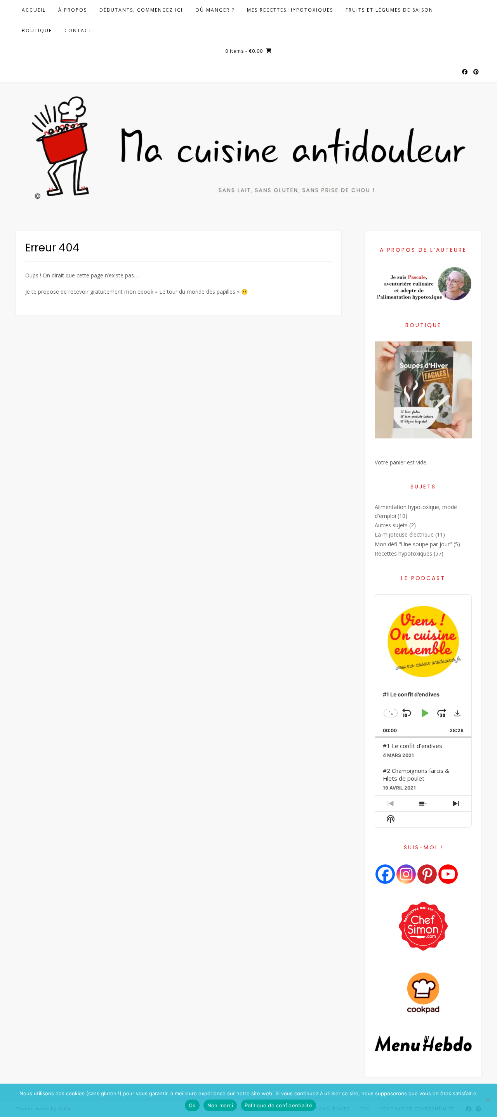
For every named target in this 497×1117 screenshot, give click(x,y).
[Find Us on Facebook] (464, 72)
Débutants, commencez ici (141, 10)
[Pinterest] (427, 874)
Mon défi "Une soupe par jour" (413, 544)
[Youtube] (448, 874)
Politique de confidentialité (278, 1105)
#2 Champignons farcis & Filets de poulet (416, 774)
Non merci (220, 1105)
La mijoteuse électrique (404, 534)
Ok (192, 1105)
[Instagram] (406, 874)
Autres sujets (391, 525)
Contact (78, 30)
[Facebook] (385, 874)
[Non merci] (487, 1100)
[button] (457, 713)
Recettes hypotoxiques (403, 553)
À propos (72, 10)
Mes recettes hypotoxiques (290, 10)
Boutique (37, 30)
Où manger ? (215, 10)
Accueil (34, 10)
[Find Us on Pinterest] (476, 72)
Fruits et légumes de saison (389, 10)
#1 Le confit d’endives (412, 746)
